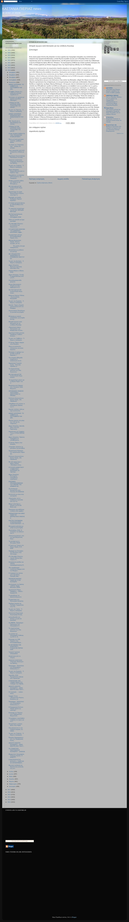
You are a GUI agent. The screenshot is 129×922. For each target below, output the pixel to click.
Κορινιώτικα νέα (111, 125)
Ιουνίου (11, 774)
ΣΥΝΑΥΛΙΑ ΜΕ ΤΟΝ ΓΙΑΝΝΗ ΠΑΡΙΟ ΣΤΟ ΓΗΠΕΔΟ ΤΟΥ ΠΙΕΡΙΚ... (16, 682)
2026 (9, 50)
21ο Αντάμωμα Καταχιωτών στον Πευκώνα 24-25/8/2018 (16, 490)
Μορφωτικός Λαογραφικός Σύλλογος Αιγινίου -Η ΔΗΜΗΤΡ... (16, 755)
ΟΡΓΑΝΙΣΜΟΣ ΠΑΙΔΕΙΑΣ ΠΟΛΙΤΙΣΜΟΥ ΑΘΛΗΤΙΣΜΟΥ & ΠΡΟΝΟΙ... (16, 393)
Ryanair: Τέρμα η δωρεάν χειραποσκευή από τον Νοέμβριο (16, 306)
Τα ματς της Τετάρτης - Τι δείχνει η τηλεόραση (16, 166)
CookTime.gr (24, 841)
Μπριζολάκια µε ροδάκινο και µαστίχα (16, 250)
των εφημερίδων (118, 81)
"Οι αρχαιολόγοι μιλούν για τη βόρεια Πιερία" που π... (16, 381)
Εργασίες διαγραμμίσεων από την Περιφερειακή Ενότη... (16, 739)
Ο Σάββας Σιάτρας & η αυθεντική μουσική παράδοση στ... (15, 93)
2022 (9, 60)
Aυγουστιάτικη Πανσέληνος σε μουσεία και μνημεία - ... (17, 312)
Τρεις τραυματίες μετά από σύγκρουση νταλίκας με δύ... (16, 152)
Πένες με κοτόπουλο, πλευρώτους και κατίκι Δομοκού (16, 348)
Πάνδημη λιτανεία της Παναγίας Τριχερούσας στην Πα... (16, 605)
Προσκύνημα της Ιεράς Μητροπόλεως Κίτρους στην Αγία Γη (16, 193)
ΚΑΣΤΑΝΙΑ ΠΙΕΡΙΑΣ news (21, 9)
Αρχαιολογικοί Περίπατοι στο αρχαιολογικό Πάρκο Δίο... (17, 452)
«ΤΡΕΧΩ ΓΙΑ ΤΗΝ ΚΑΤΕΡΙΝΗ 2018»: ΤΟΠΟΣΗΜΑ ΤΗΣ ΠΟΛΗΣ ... (15, 105)
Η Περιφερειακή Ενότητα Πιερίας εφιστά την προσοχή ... (16, 708)
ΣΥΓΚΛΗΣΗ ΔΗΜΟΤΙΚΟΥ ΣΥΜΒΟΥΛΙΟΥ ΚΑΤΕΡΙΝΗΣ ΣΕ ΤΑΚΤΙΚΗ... (16, 470)
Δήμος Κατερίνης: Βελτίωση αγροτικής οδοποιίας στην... (15, 266)
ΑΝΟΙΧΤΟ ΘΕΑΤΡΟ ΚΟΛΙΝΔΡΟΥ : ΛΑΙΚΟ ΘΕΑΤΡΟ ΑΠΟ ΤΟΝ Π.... (17, 688)
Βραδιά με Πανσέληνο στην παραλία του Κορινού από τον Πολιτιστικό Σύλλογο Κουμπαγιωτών (113, 129)
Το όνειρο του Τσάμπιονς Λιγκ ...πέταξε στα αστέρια (16, 146)
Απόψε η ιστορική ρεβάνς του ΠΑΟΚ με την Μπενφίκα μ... (16, 182)
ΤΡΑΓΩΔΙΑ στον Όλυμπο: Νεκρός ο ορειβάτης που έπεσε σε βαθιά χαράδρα (113, 91)
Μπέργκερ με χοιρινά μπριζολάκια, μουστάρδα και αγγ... (17, 318)
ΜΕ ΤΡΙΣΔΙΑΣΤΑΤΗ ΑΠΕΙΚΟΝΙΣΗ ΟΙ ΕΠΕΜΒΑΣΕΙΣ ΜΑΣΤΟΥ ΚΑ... (16, 256)
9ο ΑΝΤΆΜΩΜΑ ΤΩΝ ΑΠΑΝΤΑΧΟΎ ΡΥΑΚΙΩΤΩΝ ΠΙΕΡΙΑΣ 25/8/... (16, 647)
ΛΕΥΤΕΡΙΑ (109, 88)
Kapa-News (109, 108)
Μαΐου (11, 776)
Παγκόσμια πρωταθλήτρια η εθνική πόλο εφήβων (16, 510)
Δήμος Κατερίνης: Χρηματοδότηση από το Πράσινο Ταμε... (16, 171)
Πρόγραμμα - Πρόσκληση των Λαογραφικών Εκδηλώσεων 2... (16, 667)
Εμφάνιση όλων (120, 133)
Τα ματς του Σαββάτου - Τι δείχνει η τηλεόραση (16, 339)
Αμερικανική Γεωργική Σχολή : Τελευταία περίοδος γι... (15, 364)
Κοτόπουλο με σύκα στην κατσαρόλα (16, 495)
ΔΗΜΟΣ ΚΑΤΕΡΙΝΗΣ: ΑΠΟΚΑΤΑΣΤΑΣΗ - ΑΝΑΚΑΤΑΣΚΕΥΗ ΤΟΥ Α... (16, 116)
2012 (9, 802)
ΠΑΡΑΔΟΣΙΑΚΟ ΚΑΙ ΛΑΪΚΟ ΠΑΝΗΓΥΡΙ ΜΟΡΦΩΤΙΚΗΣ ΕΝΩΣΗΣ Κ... (17, 516)
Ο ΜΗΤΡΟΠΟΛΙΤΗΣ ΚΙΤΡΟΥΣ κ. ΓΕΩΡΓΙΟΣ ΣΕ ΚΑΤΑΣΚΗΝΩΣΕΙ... (16, 761)
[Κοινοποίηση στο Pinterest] (74, 123)
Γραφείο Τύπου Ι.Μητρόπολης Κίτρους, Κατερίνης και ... (16, 697)
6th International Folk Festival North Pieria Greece (15, 376)
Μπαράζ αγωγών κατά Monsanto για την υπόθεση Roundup (15, 323)
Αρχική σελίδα (63, 179)
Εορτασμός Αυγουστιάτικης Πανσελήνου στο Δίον (17, 156)
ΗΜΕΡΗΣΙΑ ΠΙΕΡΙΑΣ (112, 95)
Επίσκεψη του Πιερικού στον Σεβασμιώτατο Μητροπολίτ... (15, 714)
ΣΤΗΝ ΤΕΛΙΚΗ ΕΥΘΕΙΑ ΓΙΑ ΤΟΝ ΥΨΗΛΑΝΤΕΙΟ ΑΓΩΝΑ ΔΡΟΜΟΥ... (17, 135)
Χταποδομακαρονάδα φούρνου (15, 281)
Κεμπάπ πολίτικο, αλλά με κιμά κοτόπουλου (16, 410)
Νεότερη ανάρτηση (36, 179)
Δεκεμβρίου (12, 72)
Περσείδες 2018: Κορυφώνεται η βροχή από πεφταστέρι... (16, 677)
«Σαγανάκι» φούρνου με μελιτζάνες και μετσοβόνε (17, 447)
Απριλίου (12, 779)
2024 (9, 55)
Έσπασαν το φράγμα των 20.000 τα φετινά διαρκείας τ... (16, 353)
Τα (109, 81)
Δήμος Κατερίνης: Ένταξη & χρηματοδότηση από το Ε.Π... (16, 276)
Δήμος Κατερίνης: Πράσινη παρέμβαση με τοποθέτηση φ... (16, 438)
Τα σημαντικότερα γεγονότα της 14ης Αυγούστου (15, 630)
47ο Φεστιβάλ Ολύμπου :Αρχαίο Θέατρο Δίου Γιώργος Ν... (16, 558)
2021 (9, 62)
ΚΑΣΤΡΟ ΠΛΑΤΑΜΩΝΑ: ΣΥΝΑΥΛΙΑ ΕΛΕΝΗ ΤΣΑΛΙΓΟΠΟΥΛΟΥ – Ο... (17, 522)
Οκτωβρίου (12, 77)
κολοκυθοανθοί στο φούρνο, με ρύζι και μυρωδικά (15, 618)
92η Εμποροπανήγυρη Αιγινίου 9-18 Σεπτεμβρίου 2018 (15, 215)
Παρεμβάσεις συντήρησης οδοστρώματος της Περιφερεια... (16, 176)
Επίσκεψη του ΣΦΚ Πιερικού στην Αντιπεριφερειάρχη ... (15, 641)
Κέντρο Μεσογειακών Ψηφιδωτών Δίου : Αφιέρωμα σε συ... (15, 286)
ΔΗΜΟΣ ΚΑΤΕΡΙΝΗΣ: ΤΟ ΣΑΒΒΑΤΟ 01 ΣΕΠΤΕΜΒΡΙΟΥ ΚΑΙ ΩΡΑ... (16, 87)
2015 (9, 794)
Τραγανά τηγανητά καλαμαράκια (14, 652)
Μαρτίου (11, 781)
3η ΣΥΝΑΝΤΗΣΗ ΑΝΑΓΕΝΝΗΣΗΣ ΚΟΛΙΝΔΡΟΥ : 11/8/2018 (17, 750)
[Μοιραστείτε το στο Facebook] (72, 123)
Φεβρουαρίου (13, 784)
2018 (9, 70)
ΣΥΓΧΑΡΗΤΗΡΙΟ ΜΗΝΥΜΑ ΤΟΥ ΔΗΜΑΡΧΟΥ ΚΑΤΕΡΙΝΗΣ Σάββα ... (17, 231)
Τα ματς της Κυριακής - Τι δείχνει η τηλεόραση (16, 301)
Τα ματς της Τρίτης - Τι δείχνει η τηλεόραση (15, 609)
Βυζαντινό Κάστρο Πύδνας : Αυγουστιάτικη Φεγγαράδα (16, 297)
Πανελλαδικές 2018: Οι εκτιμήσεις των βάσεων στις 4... (16, 531)
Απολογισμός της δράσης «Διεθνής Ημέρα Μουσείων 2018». (16, 586)
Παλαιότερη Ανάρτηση (91, 179)
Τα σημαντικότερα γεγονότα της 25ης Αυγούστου (15, 370)
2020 (9, 65)
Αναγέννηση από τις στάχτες (15, 656)
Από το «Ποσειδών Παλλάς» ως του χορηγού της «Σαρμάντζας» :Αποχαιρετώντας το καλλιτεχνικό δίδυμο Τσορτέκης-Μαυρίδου (114, 101)
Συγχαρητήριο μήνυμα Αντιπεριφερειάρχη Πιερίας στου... (15, 236)
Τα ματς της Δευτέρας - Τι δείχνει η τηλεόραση (16, 261)
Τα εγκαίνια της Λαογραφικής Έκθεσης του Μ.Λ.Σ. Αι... (16, 635)
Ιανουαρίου (12, 786)
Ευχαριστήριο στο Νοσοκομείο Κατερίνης (16, 600)
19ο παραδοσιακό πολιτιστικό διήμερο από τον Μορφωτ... (17, 569)
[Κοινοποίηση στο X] (70, 123)
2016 (9, 792)
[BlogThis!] (68, 123)
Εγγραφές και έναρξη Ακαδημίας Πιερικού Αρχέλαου (15, 199)
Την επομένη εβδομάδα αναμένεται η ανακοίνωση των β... (15, 359)
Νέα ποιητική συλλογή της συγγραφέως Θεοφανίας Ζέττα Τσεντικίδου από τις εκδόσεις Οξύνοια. (113, 112)
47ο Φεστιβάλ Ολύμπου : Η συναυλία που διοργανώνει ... (16, 225)
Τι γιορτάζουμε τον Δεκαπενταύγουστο (15, 596)
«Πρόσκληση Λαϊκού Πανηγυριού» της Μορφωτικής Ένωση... (16, 329)
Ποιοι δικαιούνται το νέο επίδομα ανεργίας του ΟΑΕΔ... (16, 729)
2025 (9, 52)
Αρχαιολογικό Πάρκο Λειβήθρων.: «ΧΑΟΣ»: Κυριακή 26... (16, 591)
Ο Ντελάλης (110, 117)
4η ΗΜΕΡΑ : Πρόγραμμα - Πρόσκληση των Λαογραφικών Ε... (16, 624)
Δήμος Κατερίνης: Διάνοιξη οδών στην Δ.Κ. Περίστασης (16, 427)
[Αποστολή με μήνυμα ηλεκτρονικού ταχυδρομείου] (67, 123)
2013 (9, 799)
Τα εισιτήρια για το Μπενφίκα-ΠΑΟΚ (14, 542)
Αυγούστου (12, 82)
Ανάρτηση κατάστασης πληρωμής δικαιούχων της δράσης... (16, 161)
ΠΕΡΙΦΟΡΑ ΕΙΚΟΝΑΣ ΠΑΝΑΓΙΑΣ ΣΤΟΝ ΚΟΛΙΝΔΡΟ (15, 580)
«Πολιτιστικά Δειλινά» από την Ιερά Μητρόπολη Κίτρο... (16, 537)
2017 (9, 789)
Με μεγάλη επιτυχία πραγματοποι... (17, 246)
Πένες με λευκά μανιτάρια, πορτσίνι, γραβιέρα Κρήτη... (16, 141)
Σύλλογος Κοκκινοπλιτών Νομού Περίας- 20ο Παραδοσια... (16, 399)
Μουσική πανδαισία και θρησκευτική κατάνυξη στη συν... (16, 767)
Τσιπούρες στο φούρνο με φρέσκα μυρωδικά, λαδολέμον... (16, 99)
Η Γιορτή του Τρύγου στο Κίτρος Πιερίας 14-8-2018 (16, 547)
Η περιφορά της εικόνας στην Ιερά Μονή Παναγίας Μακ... (16, 574)
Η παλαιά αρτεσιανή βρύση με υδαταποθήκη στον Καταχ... (17, 204)
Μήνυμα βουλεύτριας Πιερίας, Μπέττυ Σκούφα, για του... (15, 242)
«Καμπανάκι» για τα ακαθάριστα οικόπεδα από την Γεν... (16, 500)
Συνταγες (14, 841)
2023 (9, 57)
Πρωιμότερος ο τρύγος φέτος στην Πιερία (15, 724)
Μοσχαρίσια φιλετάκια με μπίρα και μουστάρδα (16, 526)
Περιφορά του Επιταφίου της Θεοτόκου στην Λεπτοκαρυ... (16, 552)
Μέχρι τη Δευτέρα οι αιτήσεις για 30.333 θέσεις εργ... (15, 505)
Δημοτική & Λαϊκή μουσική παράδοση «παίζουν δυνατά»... (16, 334)
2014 (9, 797)
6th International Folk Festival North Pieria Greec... (15, 188)
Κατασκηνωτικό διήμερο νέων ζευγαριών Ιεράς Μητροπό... (16, 387)
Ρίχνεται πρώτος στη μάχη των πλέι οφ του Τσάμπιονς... (16, 422)
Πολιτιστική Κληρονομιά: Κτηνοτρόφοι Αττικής (16, 613)
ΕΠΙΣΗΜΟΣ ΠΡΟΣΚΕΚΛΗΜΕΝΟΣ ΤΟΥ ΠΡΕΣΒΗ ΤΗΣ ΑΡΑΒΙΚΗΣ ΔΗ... (16, 484)
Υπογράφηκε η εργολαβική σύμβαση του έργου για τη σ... (16, 720)
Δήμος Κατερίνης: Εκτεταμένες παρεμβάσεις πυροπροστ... (14, 477)
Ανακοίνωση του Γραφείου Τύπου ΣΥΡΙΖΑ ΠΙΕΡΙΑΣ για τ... (16, 433)
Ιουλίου (11, 771)
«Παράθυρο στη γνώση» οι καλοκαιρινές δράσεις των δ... (17, 405)
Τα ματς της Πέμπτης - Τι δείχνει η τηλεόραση (16, 110)
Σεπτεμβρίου (13, 80)
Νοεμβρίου (12, 75)
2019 (9, 67)
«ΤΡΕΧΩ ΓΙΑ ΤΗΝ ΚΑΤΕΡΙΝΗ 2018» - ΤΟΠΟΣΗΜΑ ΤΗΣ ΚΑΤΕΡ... (15, 129)
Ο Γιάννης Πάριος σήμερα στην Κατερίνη (16, 343)
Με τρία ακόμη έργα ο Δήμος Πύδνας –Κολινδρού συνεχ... (15, 463)
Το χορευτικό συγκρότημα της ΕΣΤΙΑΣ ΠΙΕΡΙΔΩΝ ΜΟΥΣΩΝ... (16, 210)
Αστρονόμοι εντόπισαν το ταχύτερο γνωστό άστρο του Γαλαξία (113, 120)
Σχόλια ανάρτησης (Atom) (44, 183)
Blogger (74, 917)
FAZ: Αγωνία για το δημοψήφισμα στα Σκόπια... (15, 122)
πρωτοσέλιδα (112, 81)
